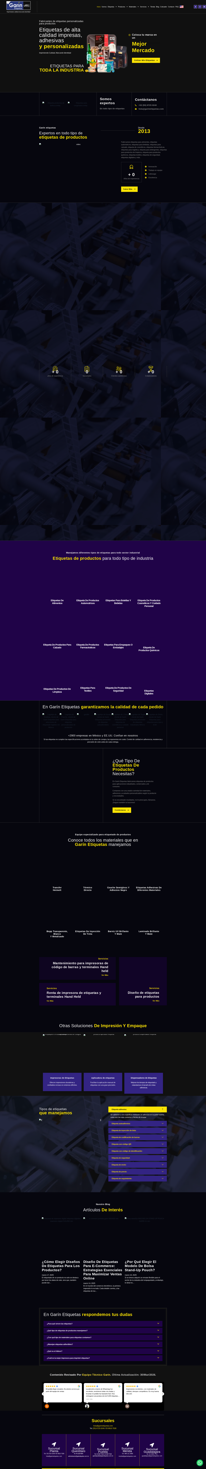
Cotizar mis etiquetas (144, 60)
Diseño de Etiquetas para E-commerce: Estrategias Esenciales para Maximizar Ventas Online (102, 1270)
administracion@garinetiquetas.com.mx (78, 1456)
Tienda (152, 7)
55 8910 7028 (111, 1428)
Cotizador (163, 7)
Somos (104, 7)
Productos (121, 7)
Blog (157, 7)
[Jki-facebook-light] (195, 6)
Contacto (171, 7)
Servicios (143, 7)
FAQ (177, 7)
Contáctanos (120, 810)
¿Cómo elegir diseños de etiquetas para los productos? (61, 1266)
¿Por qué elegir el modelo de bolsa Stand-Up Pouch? (140, 1266)
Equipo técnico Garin (96, 1374)
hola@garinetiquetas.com (103, 1426)
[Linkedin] (204, 6)
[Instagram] (200, 6)
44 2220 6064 (79, 1453)
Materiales (132, 7)
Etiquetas (111, 7)
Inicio (99, 7)
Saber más (127, 189)
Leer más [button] (49, 1399)
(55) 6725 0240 (98, 1428)
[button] (41, 1120)
